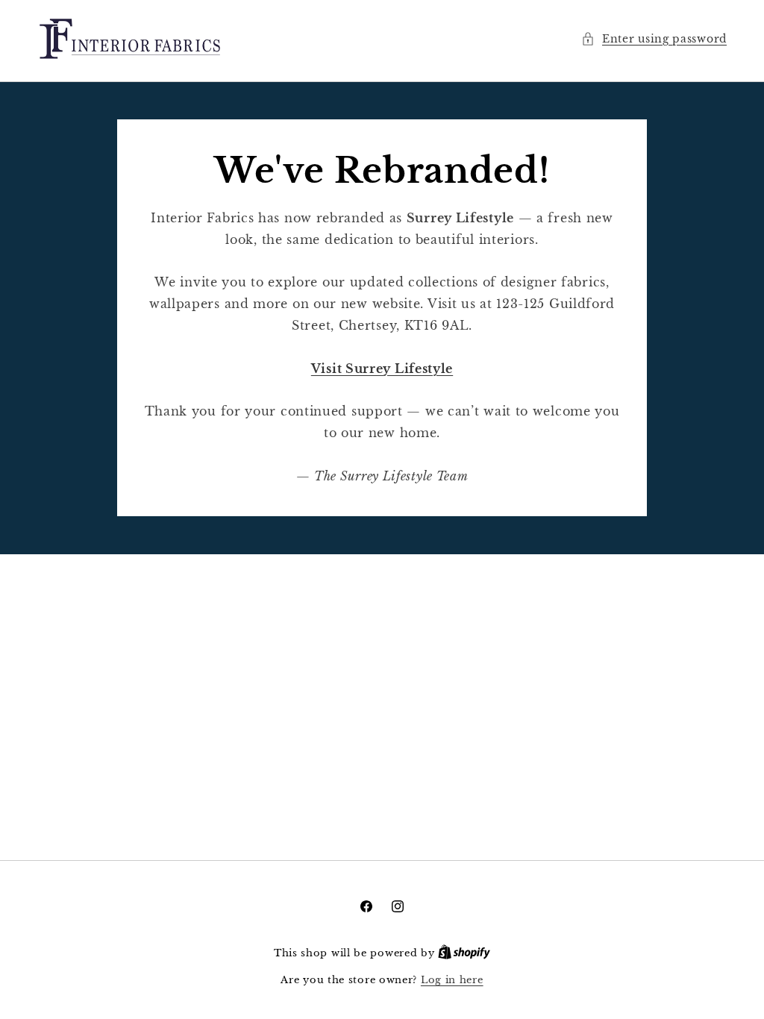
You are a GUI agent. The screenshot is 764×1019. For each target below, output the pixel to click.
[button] (654, 39)
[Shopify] (464, 953)
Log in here (452, 979)
